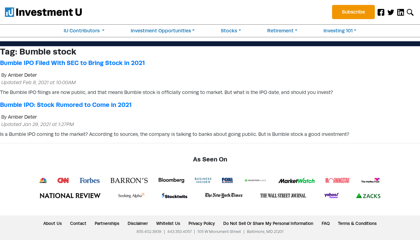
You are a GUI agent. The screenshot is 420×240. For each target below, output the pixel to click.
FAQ (326, 223)
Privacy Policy (201, 223)
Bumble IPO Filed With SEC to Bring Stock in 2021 (72, 63)
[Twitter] (390, 12)
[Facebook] (381, 12)
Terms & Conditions (357, 223)
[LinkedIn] (400, 12)
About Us (52, 223)
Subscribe (353, 12)
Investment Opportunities (161, 31)
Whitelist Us (168, 223)
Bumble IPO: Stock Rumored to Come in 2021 (66, 104)
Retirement (280, 31)
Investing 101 (338, 31)
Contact (78, 223)
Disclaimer (138, 223)
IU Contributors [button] (82, 31)
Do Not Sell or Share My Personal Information (268, 223)
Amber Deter (22, 75)
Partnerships (107, 223)
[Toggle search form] (410, 12)
